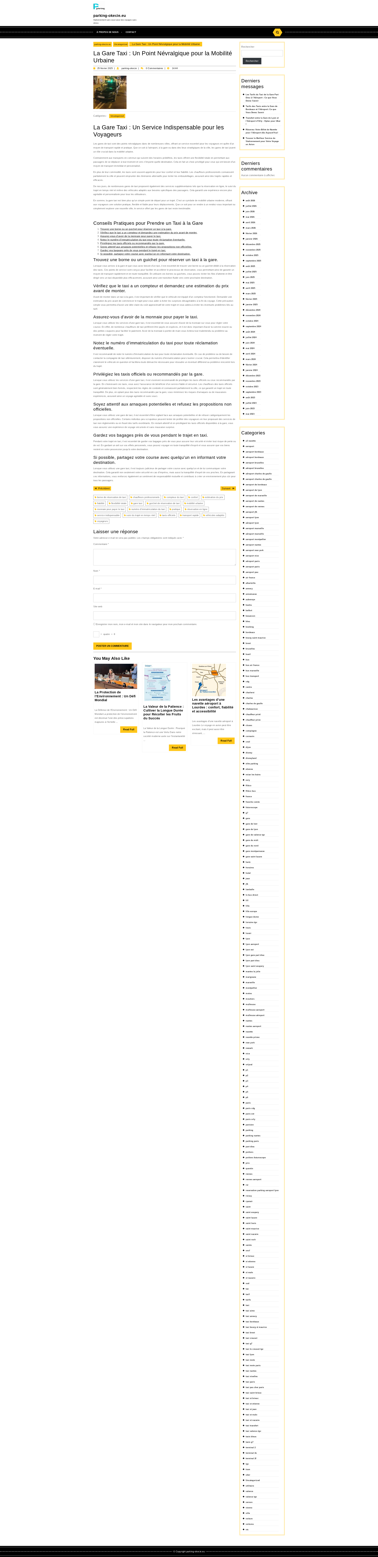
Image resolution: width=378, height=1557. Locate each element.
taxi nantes (251, 1371)
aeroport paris (253, 567)
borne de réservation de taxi (111, 497)
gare (248, 818)
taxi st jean (251, 1409)
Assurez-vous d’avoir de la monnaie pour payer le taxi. (130, 236)
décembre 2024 (253, 310)
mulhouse (250, 1004)
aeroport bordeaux (255, 452)
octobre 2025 (252, 255)
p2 (247, 1075)
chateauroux (252, 709)
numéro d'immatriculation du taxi (148, 509)
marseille (250, 982)
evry (248, 780)
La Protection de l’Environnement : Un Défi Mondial (115, 696)
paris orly (250, 1119)
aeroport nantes (253, 545)
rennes (249, 1174)
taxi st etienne (253, 1404)
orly (248, 1059)
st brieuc (250, 1256)
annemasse (251, 594)
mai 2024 (250, 348)
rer (247, 1185)
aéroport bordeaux (255, 457)
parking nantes (253, 1136)
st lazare (250, 1267)
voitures (250, 1524)
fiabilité (100, 503)
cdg (247, 681)
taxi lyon (250, 1354)
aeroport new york (255, 550)
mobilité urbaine (195, 503)
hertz (248, 862)
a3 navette (251, 441)
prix (248, 1163)
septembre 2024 (253, 326)
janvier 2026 (252, 239)
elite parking (252, 764)
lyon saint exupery (255, 966)
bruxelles (250, 649)
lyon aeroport (252, 944)
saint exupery (252, 1212)
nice (248, 1053)
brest (248, 643)
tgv (247, 1464)
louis (248, 928)
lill (247, 900)
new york (250, 1043)
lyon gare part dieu (255, 955)
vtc (247, 1529)
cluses (249, 725)
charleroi (250, 692)
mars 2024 (251, 359)
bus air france (252, 665)
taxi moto (250, 1360)
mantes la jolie (253, 971)
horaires (250, 867)
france (249, 796)
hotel (248, 873)
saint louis (251, 1223)
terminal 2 (251, 1447)
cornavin (250, 736)
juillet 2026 (251, 206)
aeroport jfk (251, 512)
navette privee (252, 1037)
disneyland (251, 758)
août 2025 (250, 266)
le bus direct (252, 895)
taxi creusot (251, 1338)
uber (248, 1475)
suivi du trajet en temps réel (140, 515)
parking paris (252, 1141)
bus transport (252, 676)
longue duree (252, 917)
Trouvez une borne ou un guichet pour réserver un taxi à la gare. (136, 229)
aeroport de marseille (256, 495)
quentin (249, 1168)
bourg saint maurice (256, 638)
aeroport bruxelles (255, 463)
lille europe (251, 911)
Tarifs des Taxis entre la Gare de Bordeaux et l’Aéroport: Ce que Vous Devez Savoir (261, 109)
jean (248, 878)
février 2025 (251, 299)
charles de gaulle (254, 703)
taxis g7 (249, 1442)
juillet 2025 (251, 272)
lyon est (250, 950)
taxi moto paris (253, 1365)
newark (249, 1048)
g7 (247, 813)
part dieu (250, 1146)
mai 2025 (250, 283)
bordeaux (250, 632)
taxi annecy (251, 1316)
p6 (247, 1097)
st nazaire (250, 1278)
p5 (247, 1092)
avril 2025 (250, 288)
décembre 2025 (253, 244)
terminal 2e (251, 1453)
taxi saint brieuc (254, 1393)
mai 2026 (250, 217)
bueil (248, 654)
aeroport (250, 446)
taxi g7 (249, 1343)
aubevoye (250, 599)
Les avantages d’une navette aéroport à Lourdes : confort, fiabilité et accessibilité (212, 705)
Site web (97, 606)
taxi (247, 1305)
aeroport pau (252, 572)
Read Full (130, 730)
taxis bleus (251, 1436)
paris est (250, 1114)
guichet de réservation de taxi (164, 503)
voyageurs (102, 521)
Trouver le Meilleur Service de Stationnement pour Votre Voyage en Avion (262, 141)
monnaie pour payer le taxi (110, 509)
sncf (248, 1250)
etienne (249, 769)
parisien (250, 1125)
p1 (247, 1070)
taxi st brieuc (252, 1398)
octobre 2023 (252, 386)
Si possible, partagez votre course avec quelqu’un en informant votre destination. (145, 254)
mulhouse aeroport (255, 1010)
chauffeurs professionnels (146, 497)
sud (247, 1283)
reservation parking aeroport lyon (262, 1190)
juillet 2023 (251, 403)
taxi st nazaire (253, 1420)
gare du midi (252, 840)
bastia (249, 605)
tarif (248, 1294)
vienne (249, 1508)
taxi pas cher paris (255, 1387)
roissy (249, 1196)
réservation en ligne (197, 509)
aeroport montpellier (256, 539)
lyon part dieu (252, 960)
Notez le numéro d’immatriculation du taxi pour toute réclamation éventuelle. (142, 240)
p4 (247, 1086)
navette (249, 1032)
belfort (249, 610)
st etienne (250, 1261)
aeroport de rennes (255, 506)
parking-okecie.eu (109, 15)
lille (248, 906)
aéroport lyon (252, 523)
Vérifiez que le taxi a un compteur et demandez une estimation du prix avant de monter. (148, 232)
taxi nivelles (252, 1376)
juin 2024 (250, 343)
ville (248, 1513)
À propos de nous (107, 32)
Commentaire (101, 544)
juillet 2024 (251, 337)
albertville (251, 583)
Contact (131, 32)
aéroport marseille (255, 534)
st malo (249, 1272)
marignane (251, 977)
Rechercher (247, 47)
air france (250, 578)
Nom (96, 571)
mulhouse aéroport (255, 1015)
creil (248, 742)
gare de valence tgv (255, 835)
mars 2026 (251, 228)
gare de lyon (252, 829)
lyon (248, 939)
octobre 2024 (252, 321)
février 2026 (251, 233)
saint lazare (251, 1218)
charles (249, 698)
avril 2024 (250, 354)
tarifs (248, 1300)
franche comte (253, 802)
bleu (248, 621)
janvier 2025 (252, 304)
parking (249, 1130)
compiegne (251, 731)
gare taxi (137, 503)
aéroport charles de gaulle (259, 474)
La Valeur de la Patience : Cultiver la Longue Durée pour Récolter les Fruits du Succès (163, 712)
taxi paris (250, 1382)
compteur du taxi (175, 497)
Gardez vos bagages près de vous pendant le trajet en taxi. (133, 250)
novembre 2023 (253, 381)
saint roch (251, 1240)
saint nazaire (252, 1234)
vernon (249, 1502)
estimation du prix (214, 497)
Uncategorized (120, 44)
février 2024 (251, 365)
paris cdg (250, 1108)
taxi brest (250, 1333)
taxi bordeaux (252, 1322)
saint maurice (252, 1229)
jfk (247, 884)
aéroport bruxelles (255, 468)
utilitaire (250, 1486)
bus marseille (252, 671)
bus (247, 660)
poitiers (249, 1152)
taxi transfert (252, 1426)
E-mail (97, 588)
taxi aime (250, 1311)
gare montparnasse (255, 851)
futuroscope (252, 807)
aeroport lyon (252, 517)
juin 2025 (250, 277)
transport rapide (191, 515)
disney (249, 753)
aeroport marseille (255, 528)
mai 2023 (250, 414)
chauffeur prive (253, 720)
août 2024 (250, 332)
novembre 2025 (253, 250)
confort (194, 497)
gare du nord (252, 846)
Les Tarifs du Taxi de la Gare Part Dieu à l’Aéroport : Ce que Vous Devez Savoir (262, 97)
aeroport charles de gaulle (259, 479)
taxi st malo (251, 1415)
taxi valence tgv (253, 1431)
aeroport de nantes (255, 501)
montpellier (251, 988)
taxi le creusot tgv (254, 1349)
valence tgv (251, 1497)
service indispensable (108, 515)
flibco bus (251, 791)
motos (249, 993)
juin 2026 (250, 211)
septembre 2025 (253, 261)
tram (248, 1469)
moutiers (250, 999)
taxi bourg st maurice (256, 1327)
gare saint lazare (254, 857)
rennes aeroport (253, 1179)
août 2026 (250, 200)
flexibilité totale (118, 503)
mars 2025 (251, 293)
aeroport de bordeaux (256, 485)
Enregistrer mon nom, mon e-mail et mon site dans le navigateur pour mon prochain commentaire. (146, 624)
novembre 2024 (253, 315)
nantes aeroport (253, 1026)
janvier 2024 (252, 370)
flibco (248, 785)
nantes (249, 1021)
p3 (247, 1081)
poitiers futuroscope (256, 1157)
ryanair (249, 1201)
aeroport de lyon (254, 490)
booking (250, 627)
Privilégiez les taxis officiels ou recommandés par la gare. (132, 243)
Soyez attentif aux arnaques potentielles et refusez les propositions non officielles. (146, 247)
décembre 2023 (253, 376)
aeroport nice (252, 556)
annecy (249, 588)
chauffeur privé (253, 714)
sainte (249, 1245)
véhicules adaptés (215, 515)
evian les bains (253, 774)
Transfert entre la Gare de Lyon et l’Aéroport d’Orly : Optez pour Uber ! (263, 121)
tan (247, 1289)
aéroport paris (253, 561)
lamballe (250, 889)
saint (248, 1207)
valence (249, 1491)
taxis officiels (169, 515)
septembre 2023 (253, 392)
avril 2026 (250, 222)
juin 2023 (250, 408)
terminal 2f (251, 1458)
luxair (248, 933)
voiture (249, 1519)
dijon (248, 747)
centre (249, 687)
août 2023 (250, 397)
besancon (250, 616)
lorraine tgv (251, 922)
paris (248, 1103)
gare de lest (251, 824)
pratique (176, 509)
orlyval (249, 1064)
